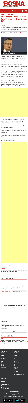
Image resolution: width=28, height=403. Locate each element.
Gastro (15, 357)
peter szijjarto (10, 140)
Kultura (15, 354)
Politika (3, 354)
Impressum (3, 382)
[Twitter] (5, 388)
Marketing (3, 378)
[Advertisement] (14, 102)
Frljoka (15, 368)
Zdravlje (16, 355)
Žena (15, 364)
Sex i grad (16, 362)
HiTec (15, 358)
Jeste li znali (17, 351)
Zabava (16, 367)
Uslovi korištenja (5, 384)
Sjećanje (16, 352)
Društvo (3, 365)
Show (15, 361)
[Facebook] (3, 388)
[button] (25, 39)
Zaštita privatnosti (5, 385)
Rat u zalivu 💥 (12, 10)
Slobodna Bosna (14, 396)
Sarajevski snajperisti (19, 374)
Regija (2, 361)
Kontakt (3, 381)
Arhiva (2, 377)
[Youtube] (8, 388)
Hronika (3, 357)
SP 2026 (16, 371)
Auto (15, 359)
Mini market (4, 367)
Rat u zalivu (4, 351)
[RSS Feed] (1, 388)
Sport (2, 359)
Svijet (2, 364)
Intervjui (3, 355)
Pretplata (3, 379)
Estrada (16, 365)
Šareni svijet (17, 370)
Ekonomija (3, 358)
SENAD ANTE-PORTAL (19, 373)
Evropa (2, 362)
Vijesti (2, 352)
